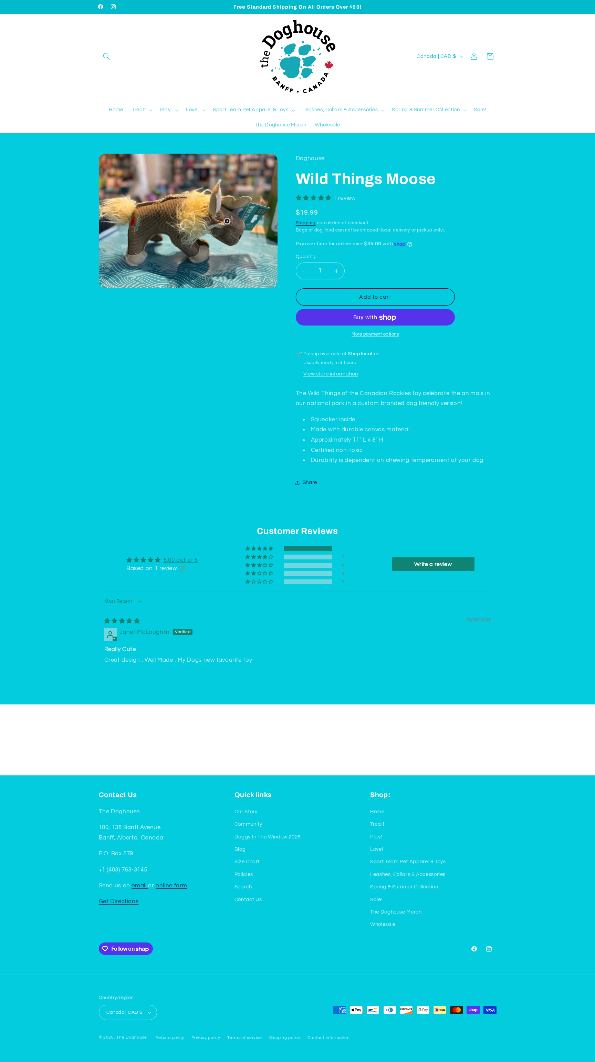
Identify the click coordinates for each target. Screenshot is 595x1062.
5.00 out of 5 (181, 560)
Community (248, 823)
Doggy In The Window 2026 (267, 836)
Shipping (306, 223)
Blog (240, 849)
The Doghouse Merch (395, 911)
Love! (376, 849)
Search (243, 886)
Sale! (376, 899)
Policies (243, 874)
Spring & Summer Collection (404, 886)
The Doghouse (131, 1037)
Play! (376, 836)
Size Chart (247, 861)
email (140, 885)
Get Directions (119, 901)
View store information (330, 374)
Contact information (328, 1038)
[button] (107, 56)
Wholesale (383, 924)
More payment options (375, 334)
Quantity (306, 257)
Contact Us (248, 899)
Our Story (246, 811)
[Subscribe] (354, 766)
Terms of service (244, 1038)
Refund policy (170, 1038)
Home (377, 811)
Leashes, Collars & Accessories (408, 874)
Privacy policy (205, 1038)
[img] (122, 621)
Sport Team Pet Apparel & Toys (408, 861)
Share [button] (310, 482)
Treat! (377, 823)
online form (171, 885)
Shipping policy (285, 1038)
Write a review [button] (433, 564)
